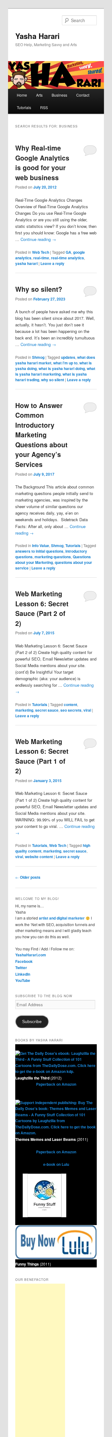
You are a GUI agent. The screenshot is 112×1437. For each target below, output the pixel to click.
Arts (39, 95)
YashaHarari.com (30, 955)
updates (68, 357)
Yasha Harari (37, 36)
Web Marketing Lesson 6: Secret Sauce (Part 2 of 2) (41, 608)
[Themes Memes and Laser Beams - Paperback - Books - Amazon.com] (55, 1133)
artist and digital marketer (62, 918)
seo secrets (71, 710)
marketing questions (53, 557)
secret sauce (46, 710)
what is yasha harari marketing (55, 371)
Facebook (24, 961)
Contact (82, 95)
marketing (24, 710)
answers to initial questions (39, 551)
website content (39, 856)
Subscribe (32, 1021)
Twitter (21, 967)
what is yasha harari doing (62, 368)
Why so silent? (38, 289)
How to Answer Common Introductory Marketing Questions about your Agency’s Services (41, 435)
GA (68, 252)
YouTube (22, 980)
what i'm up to (65, 363)
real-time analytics (67, 258)
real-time (41, 258)
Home (22, 95)
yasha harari (26, 263)
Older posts (27, 877)
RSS (44, 107)
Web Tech (40, 252)
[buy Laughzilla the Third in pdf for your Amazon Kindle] (55, 1071)
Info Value (40, 545)
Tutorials (24, 107)
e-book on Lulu (56, 1164)
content (70, 704)
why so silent (52, 379)
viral (87, 710)
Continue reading (38, 239)
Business (59, 95)
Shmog (38, 357)
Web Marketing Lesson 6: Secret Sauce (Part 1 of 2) (41, 756)
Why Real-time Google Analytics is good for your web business (42, 162)
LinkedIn (22, 974)
